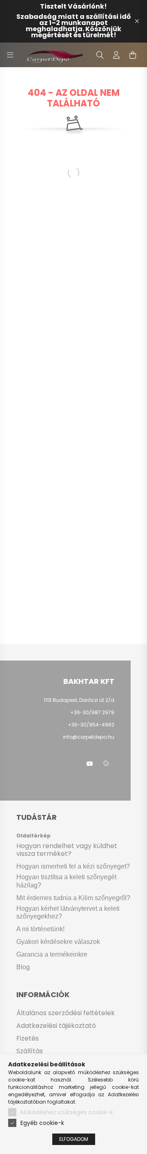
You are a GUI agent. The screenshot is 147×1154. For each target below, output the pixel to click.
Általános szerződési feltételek (65, 1013)
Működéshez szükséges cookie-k (66, 1112)
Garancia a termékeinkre (51, 954)
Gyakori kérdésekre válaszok (58, 941)
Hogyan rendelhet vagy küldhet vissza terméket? (66, 850)
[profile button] (116, 55)
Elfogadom (73, 1139)
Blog (23, 967)
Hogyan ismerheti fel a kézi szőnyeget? (73, 866)
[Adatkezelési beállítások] (106, 764)
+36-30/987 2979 (92, 712)
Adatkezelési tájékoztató (56, 1026)
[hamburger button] (10, 55)
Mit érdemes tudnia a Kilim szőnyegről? (73, 897)
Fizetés (27, 1038)
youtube (90, 764)
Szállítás (29, 1051)
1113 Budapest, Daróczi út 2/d (79, 700)
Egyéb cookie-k (42, 1123)
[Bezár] (137, 21)
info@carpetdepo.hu (88, 736)
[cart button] (133, 55)
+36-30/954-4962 (90, 724)
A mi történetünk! (40, 928)
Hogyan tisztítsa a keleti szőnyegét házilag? (66, 880)
